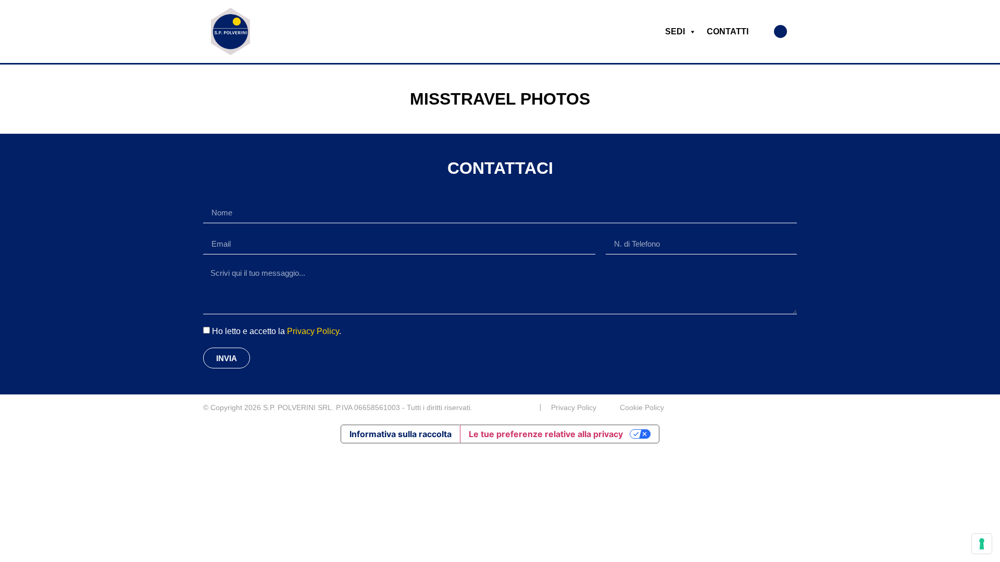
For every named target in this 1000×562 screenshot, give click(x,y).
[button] (780, 31)
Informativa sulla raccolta (400, 434)
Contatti (727, 31)
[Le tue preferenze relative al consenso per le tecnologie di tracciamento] (982, 544)
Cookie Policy (642, 407)
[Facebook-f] (793, 407)
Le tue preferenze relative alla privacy (546, 434)
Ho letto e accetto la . (276, 331)
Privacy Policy (313, 331)
